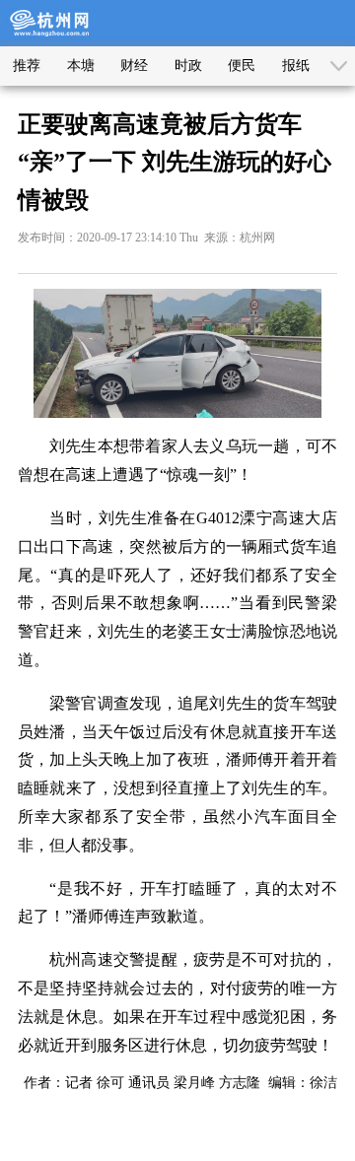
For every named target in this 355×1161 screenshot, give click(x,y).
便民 (241, 65)
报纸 (296, 65)
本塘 (81, 65)
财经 (134, 65)
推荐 (26, 65)
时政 (188, 65)
